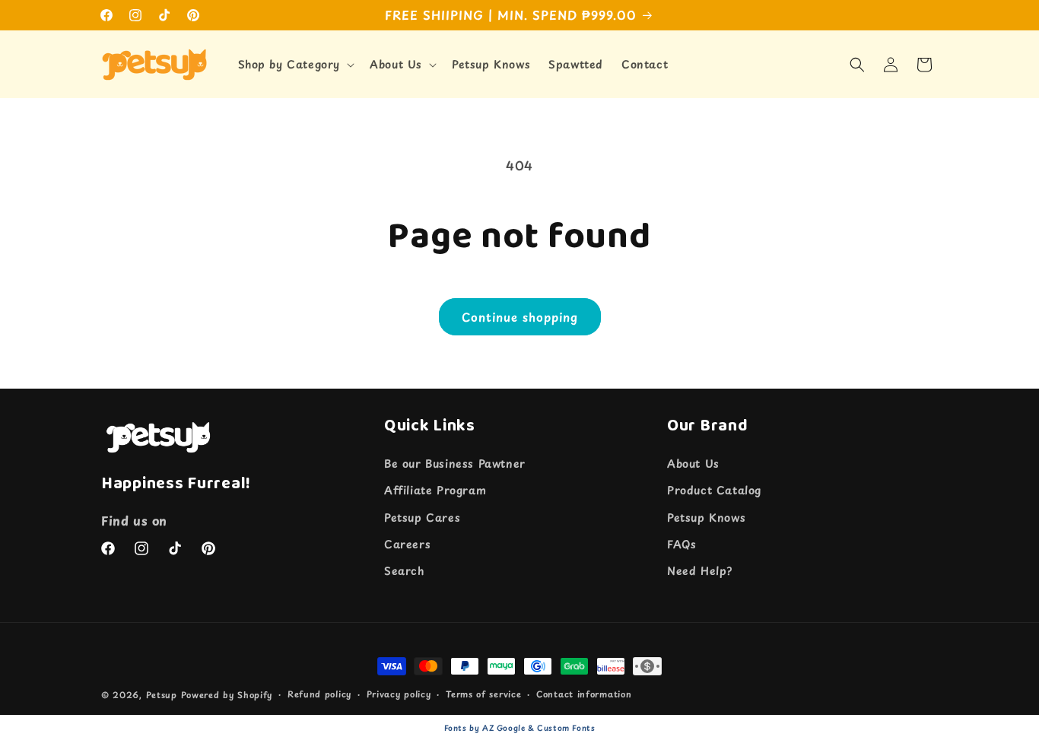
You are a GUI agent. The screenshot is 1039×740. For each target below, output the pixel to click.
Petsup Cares (422, 518)
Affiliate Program (435, 491)
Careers (407, 544)
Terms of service (483, 694)
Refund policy (319, 694)
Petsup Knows (706, 518)
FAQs (681, 544)
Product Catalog (714, 491)
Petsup (161, 694)
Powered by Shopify (227, 694)
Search (404, 571)
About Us (693, 464)
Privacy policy (399, 694)
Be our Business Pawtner (455, 464)
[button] (295, 65)
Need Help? (699, 571)
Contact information (583, 694)
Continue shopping (520, 317)
